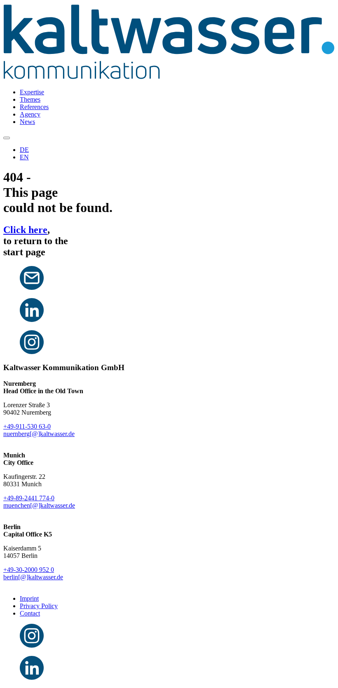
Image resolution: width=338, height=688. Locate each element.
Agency (30, 114)
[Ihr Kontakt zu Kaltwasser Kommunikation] (32, 287)
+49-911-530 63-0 (27, 426)
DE (24, 149)
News (27, 121)
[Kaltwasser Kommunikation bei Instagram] (32, 351)
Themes (30, 99)
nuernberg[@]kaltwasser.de (39, 433)
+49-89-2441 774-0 (28, 497)
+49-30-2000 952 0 (28, 569)
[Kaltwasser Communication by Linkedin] (32, 677)
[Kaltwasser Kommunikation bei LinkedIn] (32, 319)
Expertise (32, 92)
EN (24, 157)
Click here (25, 229)
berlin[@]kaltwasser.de (33, 577)
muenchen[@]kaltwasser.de (39, 505)
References (34, 106)
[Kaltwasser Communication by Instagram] (32, 645)
